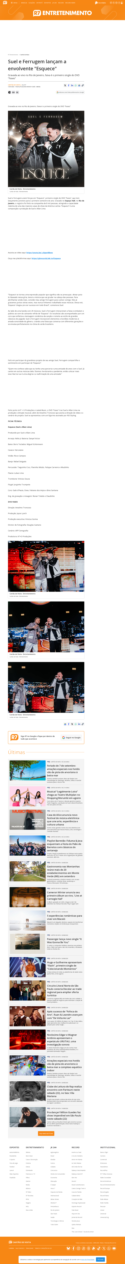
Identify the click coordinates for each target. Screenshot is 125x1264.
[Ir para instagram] (116, 3)
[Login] (122, 2)
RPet (27, 1199)
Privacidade (29, 1248)
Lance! (12, 1170)
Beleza (28, 1152)
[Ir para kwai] (83, 1248)
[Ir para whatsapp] (109, 1248)
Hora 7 (53, 1188)
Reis (73, 1228)
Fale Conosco (20, 1248)
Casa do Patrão (77, 1192)
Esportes (47, 3)
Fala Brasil (75, 1210)
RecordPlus (103, 1170)
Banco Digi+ (104, 1152)
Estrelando (29, 1170)
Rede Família (104, 1203)
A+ (13, 92)
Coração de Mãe (77, 1199)
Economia (54, 1177)
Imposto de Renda (56, 1192)
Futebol (12, 1167)
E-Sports (12, 1159)
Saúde (52, 1217)
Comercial (103, 1159)
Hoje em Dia (76, 1214)
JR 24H (54, 3)
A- (17, 92)
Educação (54, 1181)
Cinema (28, 1163)
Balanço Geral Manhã (78, 1170)
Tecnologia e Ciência (57, 1221)
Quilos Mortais (76, 1224)
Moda (28, 1185)
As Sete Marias (76, 1163)
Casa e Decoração (32, 1159)
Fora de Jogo (14, 1163)
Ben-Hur (74, 1177)
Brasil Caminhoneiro (78, 1185)
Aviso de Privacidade (87, 1259)
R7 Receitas (29, 1196)
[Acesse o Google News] (79, 85)
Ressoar (102, 1206)
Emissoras (103, 1163)
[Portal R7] (5, 2)
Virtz (27, 1206)
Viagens (28, 1203)
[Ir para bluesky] (68, 1248)
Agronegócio (55, 1152)
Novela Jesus (76, 1221)
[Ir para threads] (89, 1248)
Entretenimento (35, 1147)
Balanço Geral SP (77, 1174)
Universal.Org (104, 1217)
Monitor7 (53, 1203)
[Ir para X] (113, 3)
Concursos (54, 1170)
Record (61, 3)
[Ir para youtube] (114, 1248)
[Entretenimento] (62, 12)
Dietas (28, 1167)
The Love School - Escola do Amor (83, 1232)
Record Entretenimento (107, 1185)
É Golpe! (53, 1185)
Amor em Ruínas (77, 1159)
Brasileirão (13, 1156)
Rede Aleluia (104, 1199)
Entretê (39, 3)
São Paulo (54, 1214)
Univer (102, 1210)
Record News (70, 3)
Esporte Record (76, 1206)
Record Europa (105, 1188)
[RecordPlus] (100, 2)
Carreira (102, 1156)
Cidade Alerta (76, 1196)
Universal (103, 1214)
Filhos (28, 1177)
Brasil (52, 1156)
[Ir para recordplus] (94, 1248)
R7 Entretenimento (13, 55)
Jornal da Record (77, 1217)
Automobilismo (14, 1152)
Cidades (53, 1167)
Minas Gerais (55, 1199)
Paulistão (12, 1177)
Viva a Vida (29, 1210)
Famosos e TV (30, 1174)
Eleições (32, 3)
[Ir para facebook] (111, 3)
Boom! (74, 1181)
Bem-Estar (29, 1156)
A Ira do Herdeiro (77, 1156)
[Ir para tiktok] (99, 1248)
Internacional (55, 1196)
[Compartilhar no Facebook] (69, 85)
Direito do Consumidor (58, 1174)
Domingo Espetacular (78, 1203)
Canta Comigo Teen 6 (79, 1188)
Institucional (107, 1147)
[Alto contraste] (9, 92)
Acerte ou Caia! (76, 1152)
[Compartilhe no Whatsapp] (76, 85)
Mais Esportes (14, 1174)
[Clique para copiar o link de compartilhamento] (83, 85)
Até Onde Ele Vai (77, 1167)
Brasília (24, 3)
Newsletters (104, 1167)
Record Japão (104, 1192)
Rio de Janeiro (55, 1210)
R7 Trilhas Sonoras (106, 1174)
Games (28, 1181)
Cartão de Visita (24, 55)
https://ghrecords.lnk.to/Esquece (46, 258)
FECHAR (100, 1259)
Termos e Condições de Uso (43, 1248)
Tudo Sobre (54, 1224)
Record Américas (105, 1181)
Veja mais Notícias (46, 1133)
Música (28, 1188)
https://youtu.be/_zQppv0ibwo (39, 252)
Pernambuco (55, 1206)
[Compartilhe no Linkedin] (72, 85)
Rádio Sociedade (105, 1177)
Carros (53, 1163)
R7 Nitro (28, 1192)
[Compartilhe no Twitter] (65, 85)
